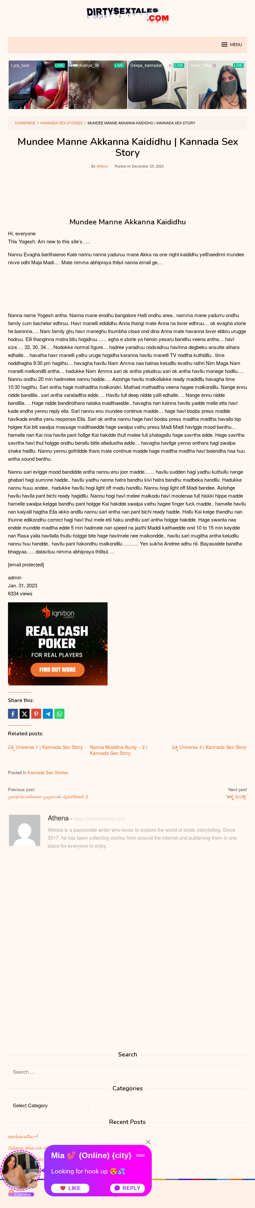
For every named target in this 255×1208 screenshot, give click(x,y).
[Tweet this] (25, 714)
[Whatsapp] (59, 714)
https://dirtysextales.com (99, 818)
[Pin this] (36, 714)
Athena (58, 817)
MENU (236, 45)
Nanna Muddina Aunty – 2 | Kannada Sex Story (118, 750)
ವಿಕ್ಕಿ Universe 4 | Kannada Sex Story (209, 747)
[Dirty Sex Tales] (127, 14)
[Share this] (13, 714)
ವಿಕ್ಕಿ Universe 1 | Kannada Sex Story (45, 747)
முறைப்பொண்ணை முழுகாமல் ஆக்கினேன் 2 (48, 792)
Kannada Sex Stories (48, 772)
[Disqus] (127, 946)
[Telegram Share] (48, 714)
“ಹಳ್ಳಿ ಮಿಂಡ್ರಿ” (236, 792)
